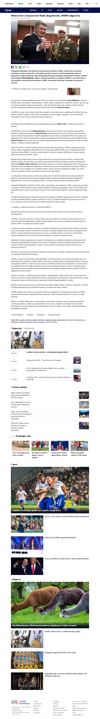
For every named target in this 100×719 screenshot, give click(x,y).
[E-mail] (23, 67)
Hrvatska (33, 10)
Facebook (28, 322)
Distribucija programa (79, 708)
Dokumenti (36, 706)
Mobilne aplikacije (78, 710)
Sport (39, 4)
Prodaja (55, 703)
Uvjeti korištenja (77, 715)
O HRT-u (36, 701)
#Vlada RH (40, 315)
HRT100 (20, 4)
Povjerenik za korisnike (60, 710)
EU (42, 10)
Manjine (60, 10)
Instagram (41, 322)
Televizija (60, 4)
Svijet (50, 10)
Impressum (36, 712)
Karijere (35, 708)
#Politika (30, 315)
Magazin (49, 4)
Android (72, 320)
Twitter (34, 322)
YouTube (54, 322)
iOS (67, 320)
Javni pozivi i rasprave (79, 701)
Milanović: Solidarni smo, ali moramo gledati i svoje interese (35, 89)
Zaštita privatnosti (58, 708)
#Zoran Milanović (17, 315)
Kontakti (36, 710)
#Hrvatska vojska (54, 315)
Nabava (55, 706)
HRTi (79, 4)
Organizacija (37, 703)
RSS (73, 712)
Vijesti (30, 4)
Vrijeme (85, 10)
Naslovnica (9, 4)
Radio (71, 4)
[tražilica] (96, 4)
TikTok (47, 322)
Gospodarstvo (72, 10)
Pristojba (55, 701)
